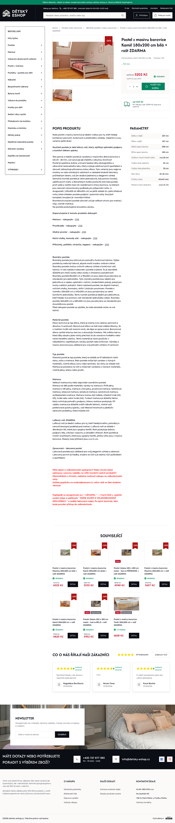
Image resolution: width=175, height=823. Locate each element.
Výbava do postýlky (17, 100)
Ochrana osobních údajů (110, 789)
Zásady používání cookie (110, 794)
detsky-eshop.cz (16, 818)
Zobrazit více (161, 654)
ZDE (77, 219)
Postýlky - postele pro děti (20, 73)
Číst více (126, 64)
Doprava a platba (71, 798)
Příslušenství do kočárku (19, 121)
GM (162, 58)
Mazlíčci (11, 162)
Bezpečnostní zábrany (18, 86)
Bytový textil (14, 93)
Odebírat (62, 734)
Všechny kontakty (143, 802)
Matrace (11, 52)
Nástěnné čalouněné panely (20, 142)
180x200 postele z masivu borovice (101, 28)
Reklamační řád (166, 8)
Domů (55, 28)
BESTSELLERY (14, 31)
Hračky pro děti (15, 107)
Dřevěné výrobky (16, 149)
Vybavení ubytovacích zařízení (22, 59)
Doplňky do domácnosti (19, 156)
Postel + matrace (15, 66)
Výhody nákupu (70, 802)
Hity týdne (13, 38)
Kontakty (154, 8)
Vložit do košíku (155, 86)
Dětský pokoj (14, 135)
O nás (127, 8)
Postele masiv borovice (72, 28)
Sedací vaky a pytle (17, 114)
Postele (11, 45)
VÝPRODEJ (13, 169)
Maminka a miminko (17, 128)
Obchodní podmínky (140, 8)
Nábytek (12, 79)
